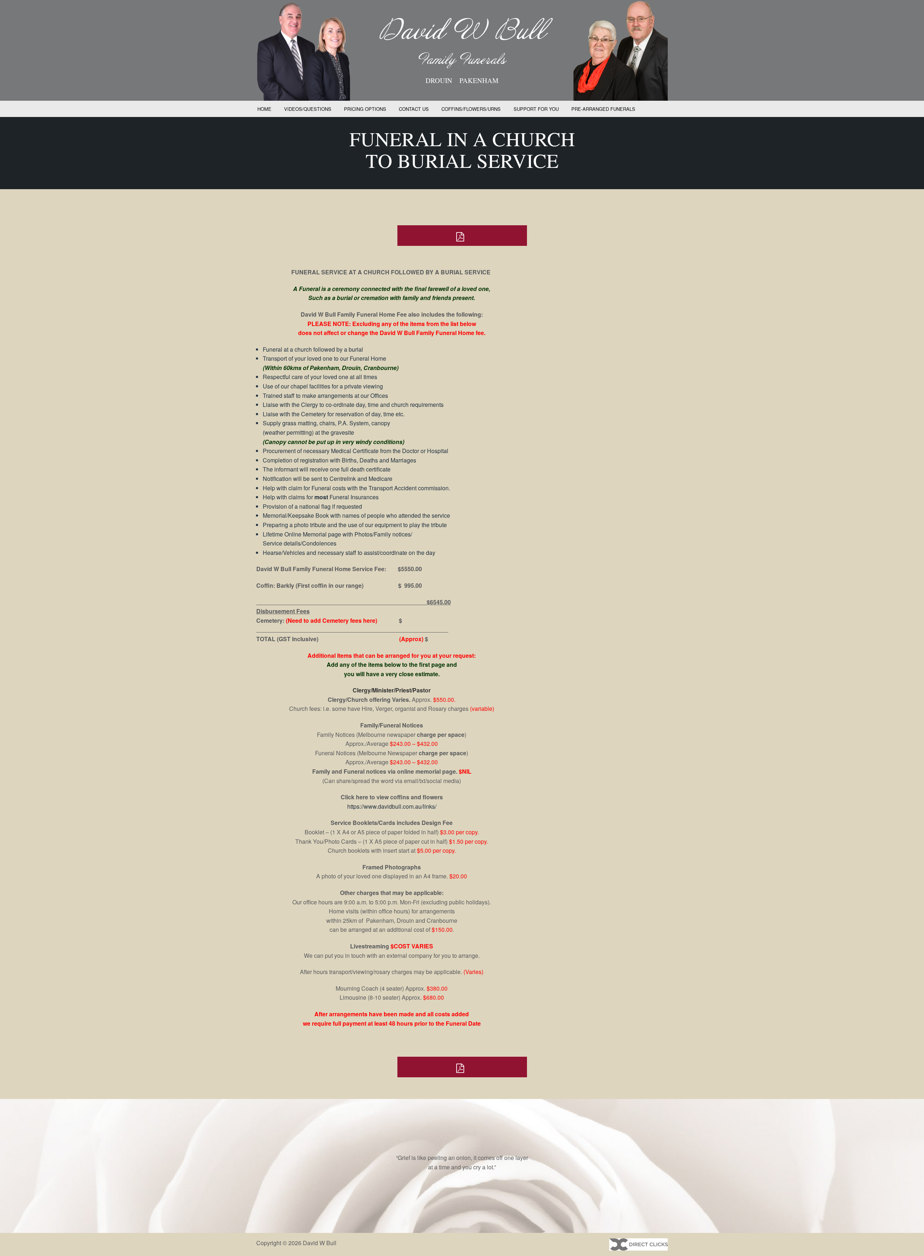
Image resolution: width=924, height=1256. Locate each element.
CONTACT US (414, 108)
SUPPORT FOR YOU (536, 108)
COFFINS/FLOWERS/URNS (471, 108)
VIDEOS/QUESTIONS (307, 108)
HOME (264, 108)
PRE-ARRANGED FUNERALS (603, 108)
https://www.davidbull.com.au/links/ (391, 806)
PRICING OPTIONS (365, 108)
